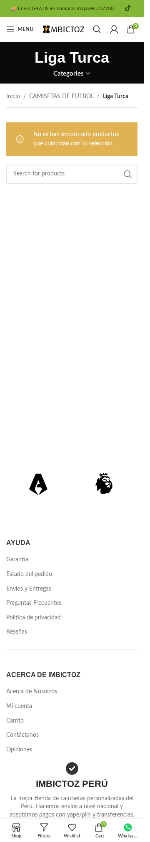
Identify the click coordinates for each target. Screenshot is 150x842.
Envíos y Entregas (28, 589)
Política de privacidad (33, 618)
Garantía (17, 560)
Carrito (15, 721)
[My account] (114, 29)
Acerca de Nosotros (31, 692)
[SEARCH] (128, 174)
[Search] (97, 29)
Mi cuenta (19, 706)
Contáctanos (22, 735)
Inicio (13, 96)
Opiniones (19, 750)
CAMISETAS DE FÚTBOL (61, 96)
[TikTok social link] (127, 8)
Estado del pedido (29, 574)
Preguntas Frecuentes (33, 603)
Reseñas (16, 632)
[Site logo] (64, 29)
